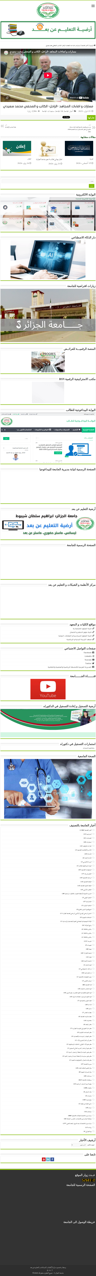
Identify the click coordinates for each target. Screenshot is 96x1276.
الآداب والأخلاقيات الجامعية (84, 850)
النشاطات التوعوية (87, 917)
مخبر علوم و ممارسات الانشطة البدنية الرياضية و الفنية (78, 1056)
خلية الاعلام (89, 965)
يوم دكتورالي (89, 1131)
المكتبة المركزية (87, 905)
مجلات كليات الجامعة (86, 1016)
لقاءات (90, 1004)
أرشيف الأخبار (90, 1145)
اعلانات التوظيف (87, 846)
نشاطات (89, 1111)
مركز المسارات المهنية (86, 1072)
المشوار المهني (88, 897)
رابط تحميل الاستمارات (88, 748)
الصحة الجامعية (87, 881)
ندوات (90, 1107)
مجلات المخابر (88, 1012)
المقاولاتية (89, 901)
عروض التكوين (88, 981)
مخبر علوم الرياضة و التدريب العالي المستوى (81, 1048)
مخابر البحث (88, 1024)
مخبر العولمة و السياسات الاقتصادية (83, 1036)
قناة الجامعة (59, 111)
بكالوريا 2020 (88, 937)
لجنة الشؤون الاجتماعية (86, 1000)
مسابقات (89, 1076)
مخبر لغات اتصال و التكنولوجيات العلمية (81, 1060)
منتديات (89, 1096)
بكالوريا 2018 (88, 929)
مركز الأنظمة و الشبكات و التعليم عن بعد (43, 1267)
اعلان (29, 159)
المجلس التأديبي (87, 889)
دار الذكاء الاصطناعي (86, 969)
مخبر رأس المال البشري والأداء (84, 1040)
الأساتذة (89, 854)
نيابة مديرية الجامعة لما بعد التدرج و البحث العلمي (79, 1123)
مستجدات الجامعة (48, 111)
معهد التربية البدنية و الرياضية (84, 1084)
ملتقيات (89, 1088)
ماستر (90, 1008)
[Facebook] (52, 1159)
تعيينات (89, 945)
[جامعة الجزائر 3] (48, 10)
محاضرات (89, 1020)
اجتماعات (89, 838)
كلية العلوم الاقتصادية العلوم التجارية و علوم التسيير (79, 992)
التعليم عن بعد (88, 873)
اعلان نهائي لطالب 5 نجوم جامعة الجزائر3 (49, 159)
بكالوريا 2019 (88, 933)
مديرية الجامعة (88, 1064)
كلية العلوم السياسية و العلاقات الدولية (82, 996)
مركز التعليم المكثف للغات (85, 1068)
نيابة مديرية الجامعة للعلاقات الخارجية (82, 1115)
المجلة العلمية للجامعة (86, 885)
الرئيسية (91, 45)
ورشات (90, 1127)
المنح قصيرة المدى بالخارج (85, 909)
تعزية (91, 159)
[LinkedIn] (48, 1159)
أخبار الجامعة (84, 45)
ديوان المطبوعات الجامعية (85, 977)
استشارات (89, 842)
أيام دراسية (89, 834)
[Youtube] (44, 1159)
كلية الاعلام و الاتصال (86, 988)
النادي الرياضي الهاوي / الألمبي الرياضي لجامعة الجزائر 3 (77, 913)
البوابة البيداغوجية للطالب (85, 866)
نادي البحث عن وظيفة (86, 1103)
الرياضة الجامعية (87, 877)
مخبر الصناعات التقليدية (85, 1032)
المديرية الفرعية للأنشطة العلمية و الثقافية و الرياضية (78, 893)
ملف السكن (89, 1092)
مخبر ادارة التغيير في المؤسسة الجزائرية (82, 1028)
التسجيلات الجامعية (86, 870)
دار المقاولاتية (88, 973)
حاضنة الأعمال (88, 961)
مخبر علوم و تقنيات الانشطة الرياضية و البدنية (80, 1052)
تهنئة (90, 949)
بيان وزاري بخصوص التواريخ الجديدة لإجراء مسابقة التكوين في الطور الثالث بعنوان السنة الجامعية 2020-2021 (79, 128)
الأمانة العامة (88, 858)
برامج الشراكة (88, 925)
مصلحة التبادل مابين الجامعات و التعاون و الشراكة (79, 1119)
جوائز (90, 957)
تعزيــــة (90, 941)
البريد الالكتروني (87, 862)
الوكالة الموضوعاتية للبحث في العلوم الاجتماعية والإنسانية (77, 921)
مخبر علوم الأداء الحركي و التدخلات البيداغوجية (80, 1044)
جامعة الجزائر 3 (88, 953)
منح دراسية (89, 1099)
